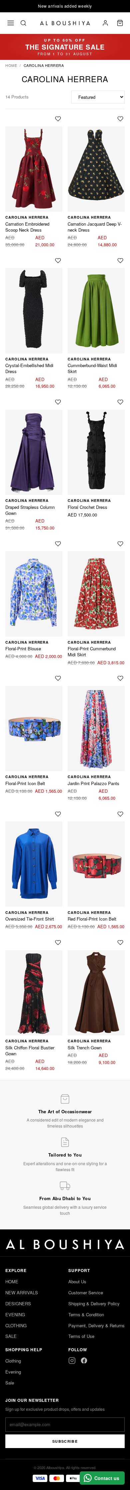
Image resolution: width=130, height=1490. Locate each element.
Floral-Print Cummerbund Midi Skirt (92, 651)
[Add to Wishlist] (58, 119)
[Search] (23, 23)
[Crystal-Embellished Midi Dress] (33, 310)
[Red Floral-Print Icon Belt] (96, 864)
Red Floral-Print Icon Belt (92, 919)
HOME (11, 1281)
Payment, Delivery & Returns (96, 1325)
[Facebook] (84, 1360)
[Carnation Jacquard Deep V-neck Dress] (96, 169)
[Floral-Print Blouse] (33, 594)
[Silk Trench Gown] (96, 993)
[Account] (105, 23)
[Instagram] (72, 1360)
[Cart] (120, 23)
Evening (13, 1372)
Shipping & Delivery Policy (94, 1303)
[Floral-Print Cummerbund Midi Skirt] (96, 594)
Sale (9, 1383)
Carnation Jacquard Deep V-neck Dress (95, 227)
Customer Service (85, 1292)
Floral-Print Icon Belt (25, 783)
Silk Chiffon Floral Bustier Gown (29, 1050)
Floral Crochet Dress (87, 507)
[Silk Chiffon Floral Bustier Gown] (33, 993)
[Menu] (10, 23)
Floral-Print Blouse (23, 648)
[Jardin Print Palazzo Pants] (96, 728)
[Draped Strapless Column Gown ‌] (33, 452)
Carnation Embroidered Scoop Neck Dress (27, 227)
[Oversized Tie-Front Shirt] (33, 864)
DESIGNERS (18, 1303)
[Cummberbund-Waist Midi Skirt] (96, 310)
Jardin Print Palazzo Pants (93, 783)
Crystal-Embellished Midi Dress (29, 368)
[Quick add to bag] (48, 119)
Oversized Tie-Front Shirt (29, 919)
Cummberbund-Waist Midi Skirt (92, 368)
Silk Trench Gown (85, 1047)
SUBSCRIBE (65, 1441)
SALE (11, 1336)
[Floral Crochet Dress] (96, 452)
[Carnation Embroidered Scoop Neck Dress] (33, 169)
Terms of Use (81, 1336)
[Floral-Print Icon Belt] (33, 728)
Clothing (13, 1361)
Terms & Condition (86, 1314)
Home (11, 65)
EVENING (15, 1314)
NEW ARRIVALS (21, 1292)
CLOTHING (16, 1325)
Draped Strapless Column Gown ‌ (30, 510)
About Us (77, 1281)
